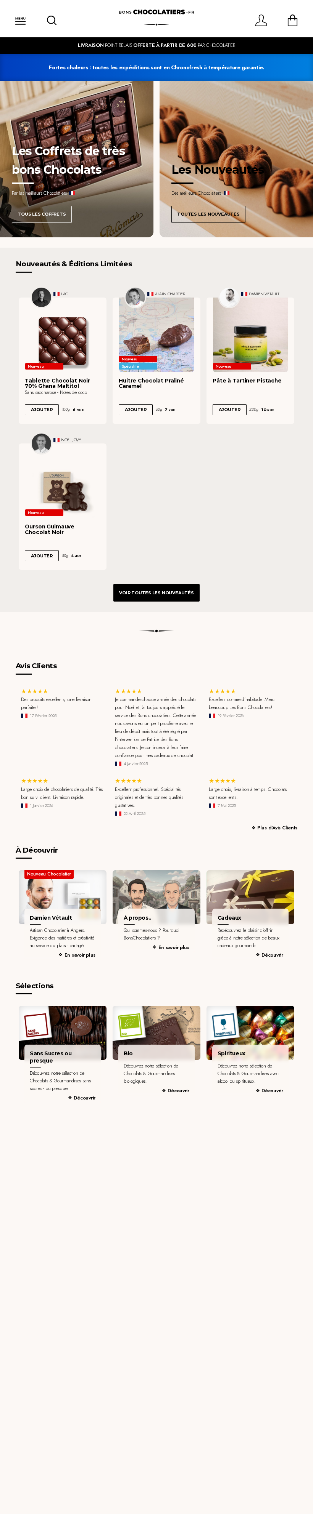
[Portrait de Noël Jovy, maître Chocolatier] (42, 443)
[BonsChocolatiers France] (156, 12)
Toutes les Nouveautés (208, 214)
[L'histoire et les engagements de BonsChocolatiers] (156, 897)
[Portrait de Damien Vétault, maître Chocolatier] (229, 297)
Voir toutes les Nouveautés (156, 592)
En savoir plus (80, 955)
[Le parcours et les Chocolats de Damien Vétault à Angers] (62, 897)
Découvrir (272, 955)
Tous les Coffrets (42, 214)
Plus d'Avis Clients (277, 827)
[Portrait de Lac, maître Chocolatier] (42, 297)
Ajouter (42, 409)
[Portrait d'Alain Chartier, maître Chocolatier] (135, 297)
